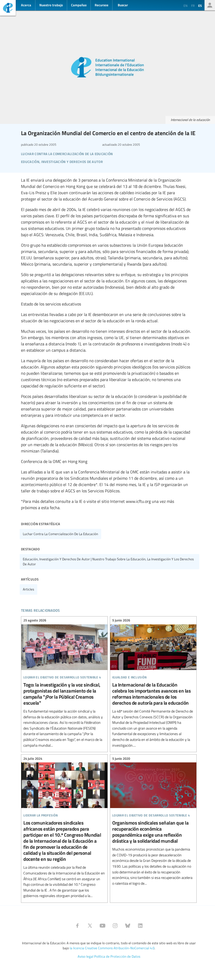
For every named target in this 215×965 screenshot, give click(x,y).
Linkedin (140, 925)
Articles (28, 589)
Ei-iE (8, 8)
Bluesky (128, 925)
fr (193, 5)
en (185, 5)
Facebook (77, 925)
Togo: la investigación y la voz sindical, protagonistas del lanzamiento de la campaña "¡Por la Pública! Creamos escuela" (64, 683)
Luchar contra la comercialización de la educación (60, 533)
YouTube (102, 925)
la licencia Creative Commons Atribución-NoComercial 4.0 (112, 948)
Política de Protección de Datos (117, 956)
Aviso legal (85, 956)
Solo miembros (210, 5)
